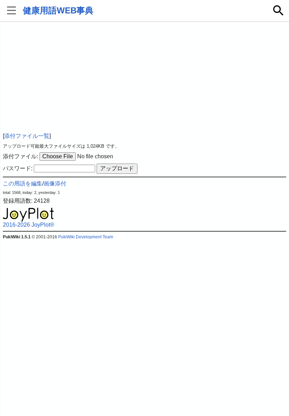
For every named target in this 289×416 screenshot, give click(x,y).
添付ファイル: (20, 156)
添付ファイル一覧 (26, 136)
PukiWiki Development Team (85, 236)
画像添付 (55, 183)
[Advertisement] (144, 77)
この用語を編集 (22, 183)
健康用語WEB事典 (58, 10)
